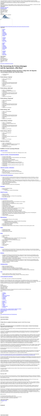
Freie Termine (4, 33)
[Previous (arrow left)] (0, 402)
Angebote (4, 45)
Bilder (3, 30)
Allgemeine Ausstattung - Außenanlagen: (7, 167)
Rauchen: (2, 247)
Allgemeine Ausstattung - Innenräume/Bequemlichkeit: (9, 154)
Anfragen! (2, 311)
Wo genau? (4, 40)
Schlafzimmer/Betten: (4, 264)
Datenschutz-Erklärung (6, 295)
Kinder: (1, 227)
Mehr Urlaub (4, 41)
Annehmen (2, 3)
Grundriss (4, 38)
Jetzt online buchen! (3, 310)
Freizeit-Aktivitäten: (3, 198)
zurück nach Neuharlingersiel (12, 314)
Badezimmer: (2, 186)
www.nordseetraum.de (4, 314)
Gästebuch (4, 37)
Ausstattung (4, 46)
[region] (20, 8)
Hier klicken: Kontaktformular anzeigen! (6, 63)
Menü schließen (3, 56)
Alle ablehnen (3, 6)
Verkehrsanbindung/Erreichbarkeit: (6, 276)
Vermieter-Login (5, 306)
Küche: (1, 233)
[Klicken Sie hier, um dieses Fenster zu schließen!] (0, 315)
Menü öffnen (2, 27)
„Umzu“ (3, 39)
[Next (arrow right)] (1, 402)
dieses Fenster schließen (4, 319)
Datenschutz (2, 7)
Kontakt (3, 35)
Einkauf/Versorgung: (4, 192)
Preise (3, 31)
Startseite (3, 29)
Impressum (6, 7)
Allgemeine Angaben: (4, 150)
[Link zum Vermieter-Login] (3, 400)
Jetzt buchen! (4, 34)
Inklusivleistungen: (3, 217)
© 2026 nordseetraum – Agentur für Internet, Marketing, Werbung (10, 308)
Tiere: (1, 271)
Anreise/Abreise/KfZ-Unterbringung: (6, 175)
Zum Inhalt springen (3, 8)
